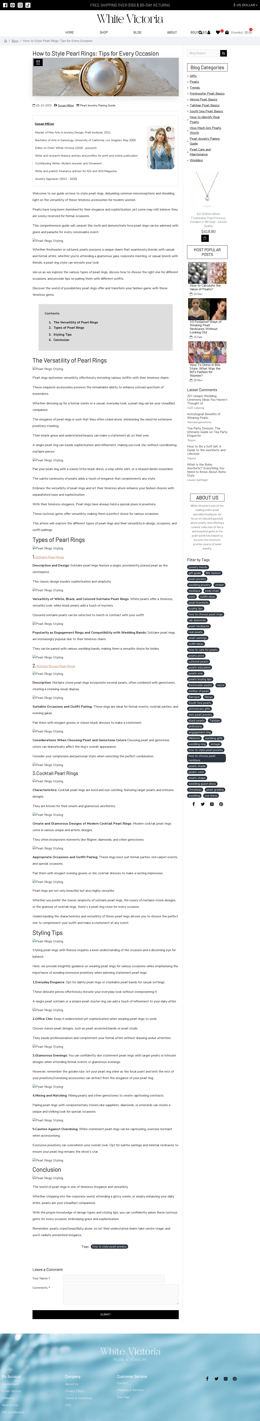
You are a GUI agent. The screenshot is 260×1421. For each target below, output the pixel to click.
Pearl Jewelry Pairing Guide (97, 105)
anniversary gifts (199, 709)
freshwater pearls (200, 685)
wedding (194, 796)
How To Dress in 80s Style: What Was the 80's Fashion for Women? (205, 370)
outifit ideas (207, 597)
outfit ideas (196, 644)
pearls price (196, 656)
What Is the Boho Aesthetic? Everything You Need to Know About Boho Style (206, 470)
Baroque (194, 697)
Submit (105, 1314)
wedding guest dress (202, 784)
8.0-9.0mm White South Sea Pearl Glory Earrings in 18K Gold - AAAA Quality (208, 218)
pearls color (196, 772)
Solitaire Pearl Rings (50, 557)
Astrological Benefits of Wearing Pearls (203, 416)
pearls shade (197, 766)
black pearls (197, 721)
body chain (212, 591)
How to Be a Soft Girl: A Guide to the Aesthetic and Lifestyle (206, 450)
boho (192, 597)
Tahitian (214, 721)
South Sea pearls (200, 703)
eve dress (211, 796)
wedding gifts (214, 738)
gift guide (195, 573)
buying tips (196, 608)
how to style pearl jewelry (109, 1247)
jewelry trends (198, 567)
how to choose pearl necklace (202, 758)
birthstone (195, 726)
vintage (215, 744)
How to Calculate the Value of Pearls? (205, 287)
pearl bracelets (198, 603)
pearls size (196, 673)
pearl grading (215, 790)
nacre (220, 685)
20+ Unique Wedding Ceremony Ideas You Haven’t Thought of (207, 399)
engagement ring (200, 732)
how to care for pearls (203, 650)
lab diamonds (197, 620)
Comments (40, 1288)
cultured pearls (198, 662)
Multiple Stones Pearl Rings (56, 666)
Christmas (195, 790)
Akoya (209, 697)
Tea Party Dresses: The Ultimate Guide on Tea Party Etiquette (207, 432)
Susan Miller (66, 105)
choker (219, 585)
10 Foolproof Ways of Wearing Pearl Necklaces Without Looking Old (205, 327)
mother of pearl (199, 691)
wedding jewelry (199, 585)
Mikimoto (194, 738)
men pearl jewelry (200, 715)
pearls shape (197, 778)
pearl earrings (198, 638)
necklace (194, 591)
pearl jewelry (197, 579)
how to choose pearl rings (206, 614)
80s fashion (213, 573)
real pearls (196, 632)
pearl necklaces (199, 626)
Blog (15, 41)
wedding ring (197, 744)
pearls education (199, 667)
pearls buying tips (200, 679)
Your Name (40, 1278)
